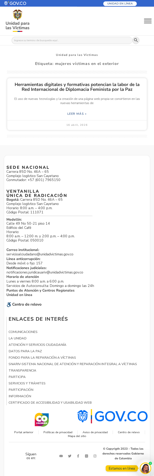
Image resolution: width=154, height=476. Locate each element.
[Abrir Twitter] (70, 456)
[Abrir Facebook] (79, 456)
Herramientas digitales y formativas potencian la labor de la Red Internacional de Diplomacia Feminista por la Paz (77, 86)
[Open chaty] (145, 468)
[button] (24, 3)
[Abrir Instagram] (95, 456)
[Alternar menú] (148, 21)
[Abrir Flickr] (87, 456)
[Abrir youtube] (62, 456)
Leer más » (77, 114)
